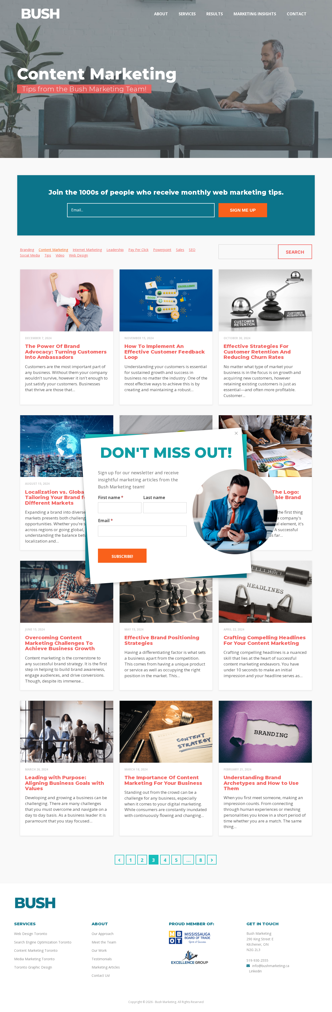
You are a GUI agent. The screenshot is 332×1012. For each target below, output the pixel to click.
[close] (236, 433)
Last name (154, 497)
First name (110, 497)
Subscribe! (122, 556)
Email (105, 520)
